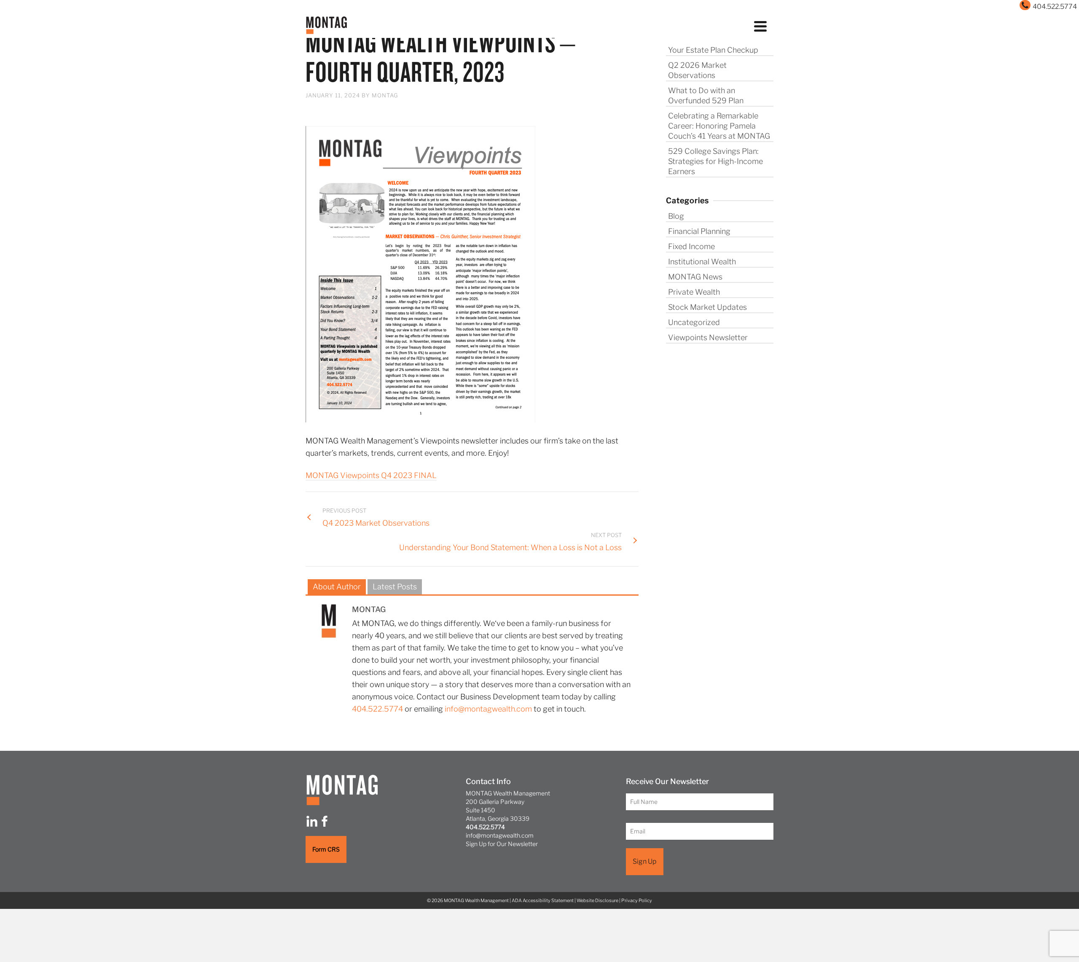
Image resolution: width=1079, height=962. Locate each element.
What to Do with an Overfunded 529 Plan (705, 95)
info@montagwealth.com (488, 708)
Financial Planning (699, 231)
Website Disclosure (597, 900)
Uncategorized (694, 322)
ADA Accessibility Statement (543, 900)
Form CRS (326, 849)
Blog (676, 216)
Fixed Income (691, 246)
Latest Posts (395, 586)
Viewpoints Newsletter (708, 337)
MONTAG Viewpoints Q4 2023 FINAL (371, 475)
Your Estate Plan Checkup (713, 50)
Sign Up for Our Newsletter (502, 843)
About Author (337, 586)
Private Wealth (694, 292)
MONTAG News (695, 276)
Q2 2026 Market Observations (697, 70)
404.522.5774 (377, 708)
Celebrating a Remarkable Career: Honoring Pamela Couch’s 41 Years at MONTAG (719, 125)
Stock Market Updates (707, 307)
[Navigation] (760, 25)
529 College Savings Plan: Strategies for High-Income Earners (715, 161)
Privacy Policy (636, 900)
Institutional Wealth (702, 261)
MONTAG (385, 95)
